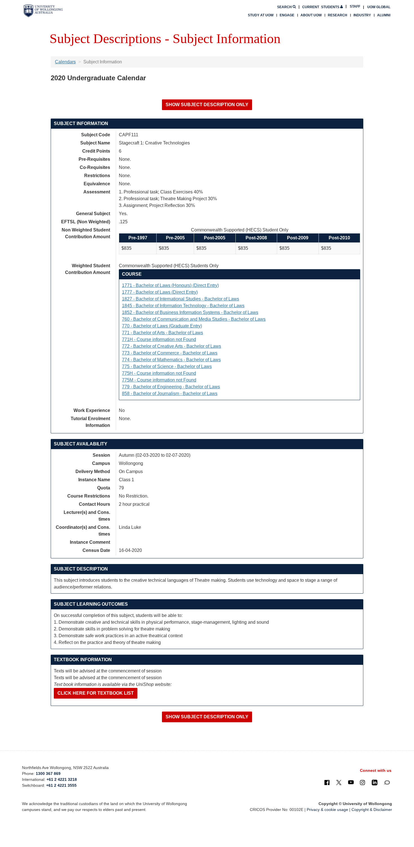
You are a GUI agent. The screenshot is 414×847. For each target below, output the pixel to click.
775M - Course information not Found (159, 380)
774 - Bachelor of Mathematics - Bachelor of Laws (171, 359)
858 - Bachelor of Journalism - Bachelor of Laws (169, 393)
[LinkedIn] (374, 782)
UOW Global (378, 7)
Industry (362, 15)
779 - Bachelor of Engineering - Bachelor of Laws (171, 386)
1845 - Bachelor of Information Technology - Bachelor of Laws (183, 305)
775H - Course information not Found (159, 373)
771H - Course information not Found (159, 339)
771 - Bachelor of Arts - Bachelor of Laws (162, 332)
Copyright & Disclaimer (371, 809)
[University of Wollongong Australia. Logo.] (43, 11)
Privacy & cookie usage (327, 809)
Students (321, 7)
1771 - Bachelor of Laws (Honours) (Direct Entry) (170, 285)
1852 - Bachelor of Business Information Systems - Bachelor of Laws (190, 312)
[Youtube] (351, 782)
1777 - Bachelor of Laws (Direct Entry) (160, 292)
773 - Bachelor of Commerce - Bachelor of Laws (169, 353)
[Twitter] (338, 782)
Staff (355, 6)
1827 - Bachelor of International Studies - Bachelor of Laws (180, 299)
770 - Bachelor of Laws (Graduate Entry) (162, 326)
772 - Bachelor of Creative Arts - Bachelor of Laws (171, 346)
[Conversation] (387, 782)
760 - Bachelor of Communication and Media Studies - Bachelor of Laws (194, 319)
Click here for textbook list (95, 693)
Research (337, 15)
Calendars (65, 61)
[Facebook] (327, 782)
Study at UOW (260, 15)
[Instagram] (362, 782)
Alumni (383, 15)
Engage (287, 15)
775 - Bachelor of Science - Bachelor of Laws (167, 366)
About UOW (311, 15)
